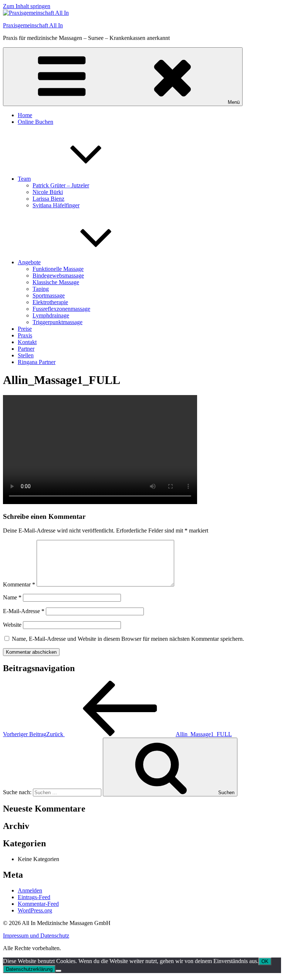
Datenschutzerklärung (29, 969)
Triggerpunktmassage (57, 322)
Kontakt (27, 342)
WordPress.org (35, 910)
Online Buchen (35, 122)
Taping (41, 289)
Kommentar (19, 584)
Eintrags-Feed (34, 897)
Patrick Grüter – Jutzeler (61, 185)
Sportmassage (49, 295)
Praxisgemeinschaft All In (33, 25)
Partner (26, 349)
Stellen (26, 355)
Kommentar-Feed (38, 904)
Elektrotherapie (50, 302)
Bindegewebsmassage (58, 275)
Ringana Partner (36, 362)
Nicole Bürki (48, 192)
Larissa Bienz (48, 198)
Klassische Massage (56, 282)
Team (24, 179)
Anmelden (30, 890)
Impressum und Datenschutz (36, 935)
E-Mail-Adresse (23, 611)
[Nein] (58, 971)
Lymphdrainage (51, 315)
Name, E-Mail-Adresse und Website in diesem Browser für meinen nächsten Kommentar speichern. (128, 639)
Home (25, 115)
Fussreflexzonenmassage (61, 309)
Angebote (29, 262)
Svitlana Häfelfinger (56, 205)
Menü (234, 102)
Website (12, 625)
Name (12, 597)
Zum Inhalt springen (26, 6)
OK (264, 961)
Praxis (25, 335)
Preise (25, 329)
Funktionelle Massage (58, 269)
